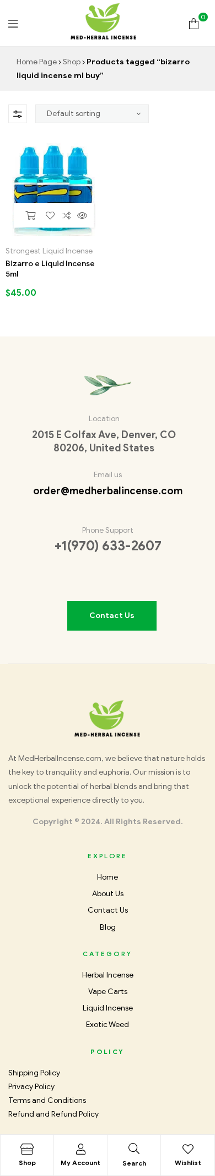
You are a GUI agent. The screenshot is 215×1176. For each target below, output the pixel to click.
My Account (80, 1162)
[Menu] (13, 23)
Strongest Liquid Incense (49, 251)
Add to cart (30, 215)
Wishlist (188, 1162)
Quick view (82, 215)
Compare (66, 215)
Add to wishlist (50, 215)
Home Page (37, 62)
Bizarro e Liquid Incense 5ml (50, 269)
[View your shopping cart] (193, 23)
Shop (71, 62)
